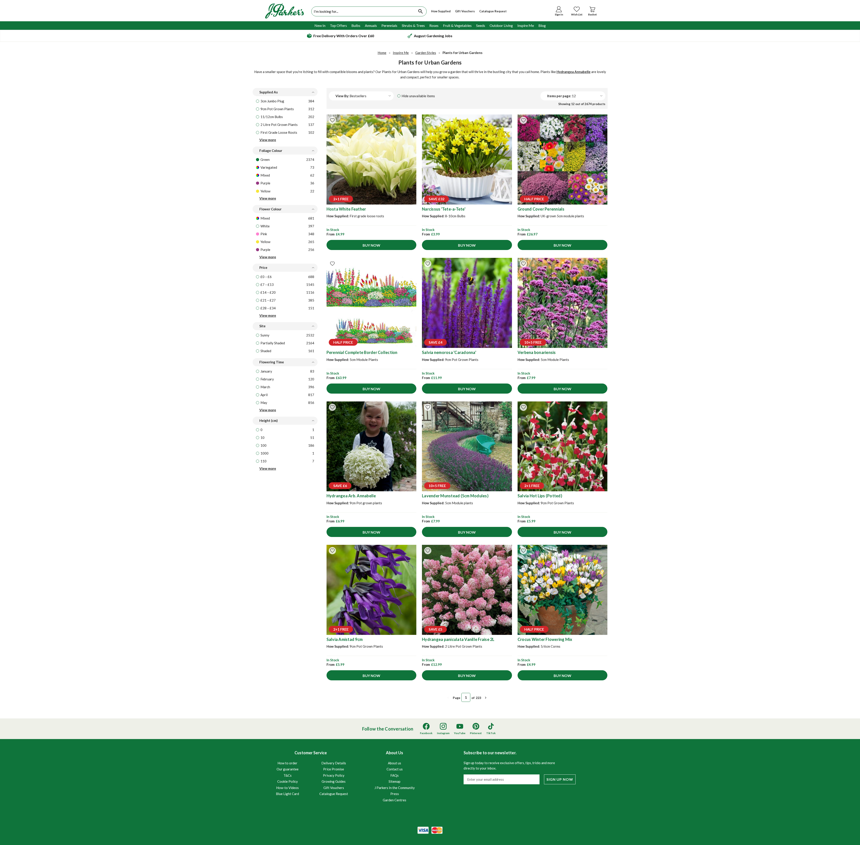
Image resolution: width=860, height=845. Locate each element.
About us (394, 763)
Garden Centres (394, 800)
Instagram (443, 733)
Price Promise (333, 769)
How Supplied (441, 11)
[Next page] (485, 698)
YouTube (459, 733)
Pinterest (476, 733)
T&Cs (288, 775)
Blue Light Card (287, 794)
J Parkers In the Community (394, 788)
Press (394, 794)
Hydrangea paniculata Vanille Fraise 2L (458, 639)
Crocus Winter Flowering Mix (545, 639)
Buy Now (371, 245)
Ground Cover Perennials (541, 209)
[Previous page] (448, 698)
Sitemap (394, 781)
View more (267, 140)
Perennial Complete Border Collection (362, 352)
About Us (394, 776)
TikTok (491, 733)
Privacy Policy (333, 775)
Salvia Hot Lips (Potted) (540, 495)
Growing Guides (334, 781)
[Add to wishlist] (332, 120)
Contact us (395, 769)
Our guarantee (288, 769)
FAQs (394, 775)
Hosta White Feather (346, 209)
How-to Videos (287, 788)
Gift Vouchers (465, 11)
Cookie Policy (287, 781)
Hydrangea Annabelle (574, 72)
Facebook (426, 733)
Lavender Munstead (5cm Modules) (455, 495)
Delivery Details (333, 763)
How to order (287, 763)
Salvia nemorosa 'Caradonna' (449, 352)
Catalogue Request (493, 11)
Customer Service (312, 773)
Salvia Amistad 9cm (345, 639)
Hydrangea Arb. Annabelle (351, 495)
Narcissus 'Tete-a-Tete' (443, 209)
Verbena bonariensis (537, 352)
